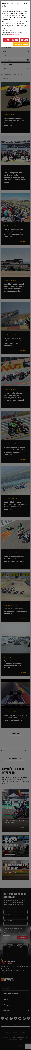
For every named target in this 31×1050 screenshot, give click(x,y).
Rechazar (24, 40)
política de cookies (13, 34)
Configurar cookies (21, 44)
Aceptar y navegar (11, 40)
